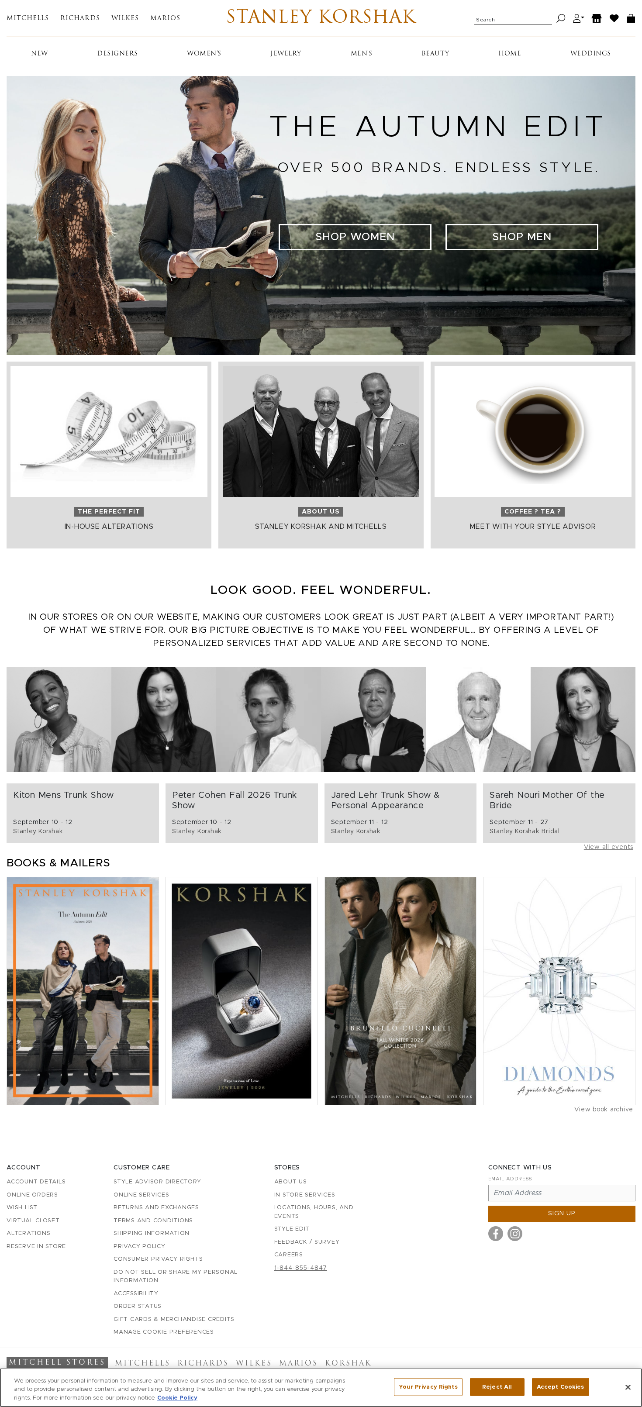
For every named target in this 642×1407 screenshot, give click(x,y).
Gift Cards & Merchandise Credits (174, 1319)
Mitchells (28, 18)
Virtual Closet (33, 1221)
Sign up (562, 1213)
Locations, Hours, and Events (314, 1212)
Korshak (348, 1363)
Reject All (497, 1387)
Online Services (141, 1195)
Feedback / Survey (307, 1242)
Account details (36, 1182)
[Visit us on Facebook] (495, 1233)
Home (509, 54)
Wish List (22, 1207)
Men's (362, 54)
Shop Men (522, 237)
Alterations (28, 1233)
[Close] (628, 1387)
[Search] (561, 18)
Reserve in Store (36, 1246)
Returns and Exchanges (156, 1207)
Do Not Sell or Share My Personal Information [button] (176, 1276)
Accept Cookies (560, 1387)
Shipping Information (152, 1233)
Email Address (510, 1178)
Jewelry (285, 54)
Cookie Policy (177, 1398)
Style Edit (292, 1229)
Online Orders (32, 1195)
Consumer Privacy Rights (158, 1259)
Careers (288, 1255)
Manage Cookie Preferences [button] (164, 1332)
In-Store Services (304, 1195)
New (39, 54)
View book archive (603, 1110)
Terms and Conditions (153, 1221)
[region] (321, 1387)
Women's (204, 54)
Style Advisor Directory (157, 1182)
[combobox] (513, 18)
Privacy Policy (140, 1246)
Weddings (590, 54)
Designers (117, 54)
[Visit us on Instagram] (514, 1233)
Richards (80, 18)
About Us (290, 1182)
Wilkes (125, 18)
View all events (608, 847)
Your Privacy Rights (428, 1387)
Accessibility (136, 1294)
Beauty (435, 54)
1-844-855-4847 (301, 1268)
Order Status (138, 1306)
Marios (165, 18)
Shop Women (355, 237)
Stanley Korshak (321, 18)
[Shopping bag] (631, 18)
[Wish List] (614, 18)
